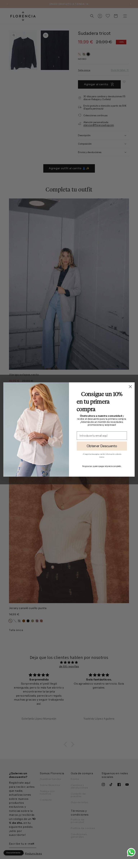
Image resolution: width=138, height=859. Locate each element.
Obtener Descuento (102, 446)
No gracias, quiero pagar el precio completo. (101, 466)
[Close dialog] (130, 387)
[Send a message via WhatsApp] (131, 852)
